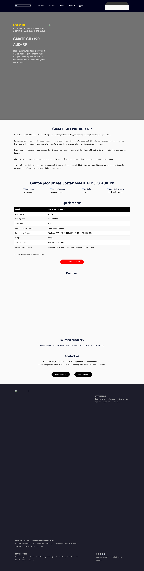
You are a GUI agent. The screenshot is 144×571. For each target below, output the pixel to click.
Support (80, 6)
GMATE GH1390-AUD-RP (74, 345)
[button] (72, 262)
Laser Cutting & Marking (94, 345)
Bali (16, 560)
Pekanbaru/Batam (22, 557)
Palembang (40, 557)
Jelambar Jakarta (51, 557)
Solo (68, 557)
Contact (72, 6)
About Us (63, 6)
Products (41, 6)
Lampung (31, 560)
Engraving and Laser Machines (52, 345)
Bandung (62, 557)
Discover (52, 6)
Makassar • (23, 560)
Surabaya (74, 557)
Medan (32, 557)
